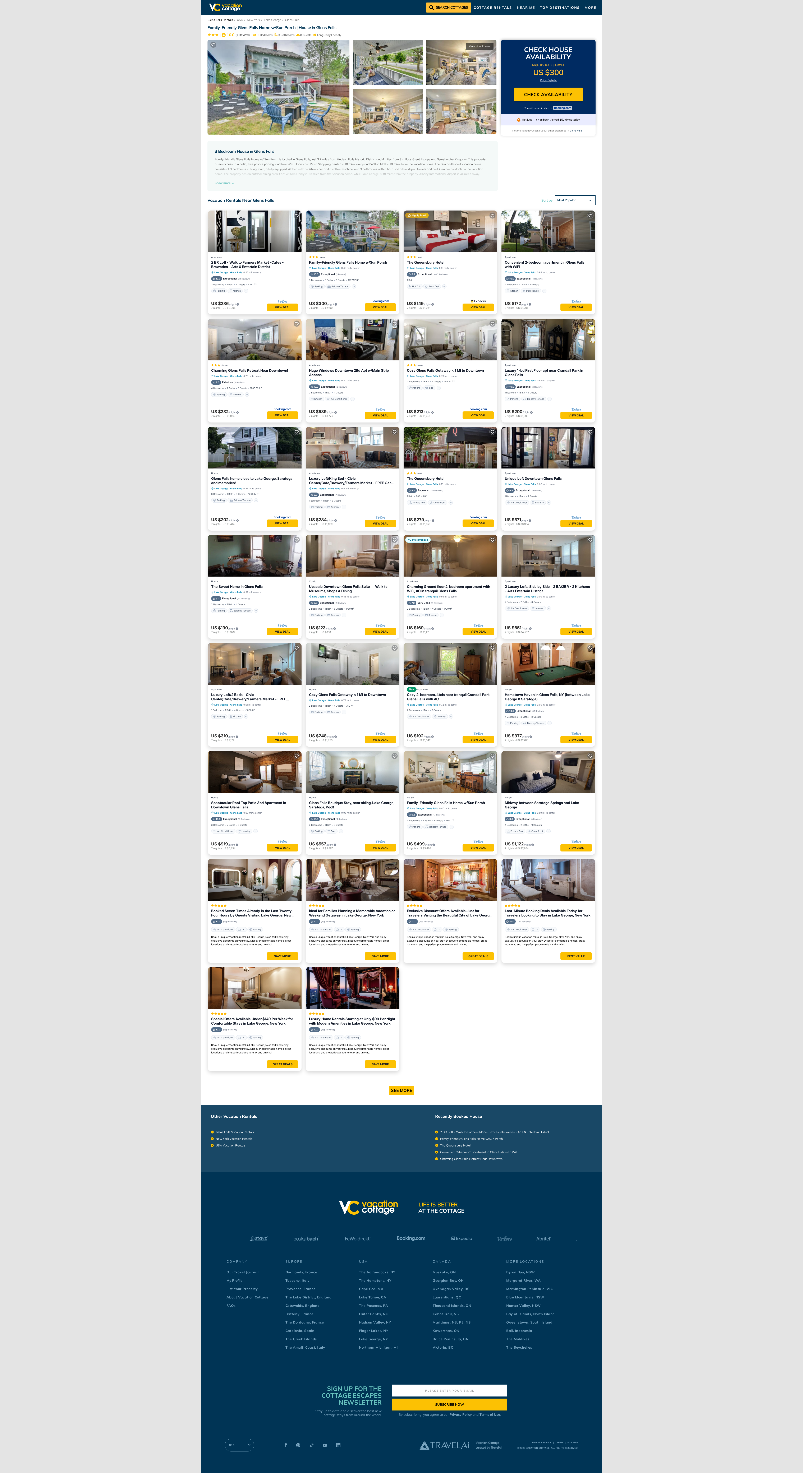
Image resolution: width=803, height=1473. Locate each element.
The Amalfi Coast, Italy (305, 1347)
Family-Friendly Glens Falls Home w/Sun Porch (348, 262)
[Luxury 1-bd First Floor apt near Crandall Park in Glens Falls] (548, 339)
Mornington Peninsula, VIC (529, 1289)
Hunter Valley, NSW (523, 1305)
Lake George (272, 20)
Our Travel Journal (242, 1272)
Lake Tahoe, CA (372, 1297)
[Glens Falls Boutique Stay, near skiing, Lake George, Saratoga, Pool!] (352, 772)
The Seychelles (519, 1347)
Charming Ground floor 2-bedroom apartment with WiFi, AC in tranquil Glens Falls (448, 589)
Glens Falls (292, 20)
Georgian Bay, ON (448, 1280)
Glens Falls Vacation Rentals (235, 1132)
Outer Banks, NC (373, 1314)
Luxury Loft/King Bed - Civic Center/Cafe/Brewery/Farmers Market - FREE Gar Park (350, 480)
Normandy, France (301, 1272)
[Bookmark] (213, 45)
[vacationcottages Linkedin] (338, 1446)
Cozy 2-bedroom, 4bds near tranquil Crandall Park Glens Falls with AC (448, 697)
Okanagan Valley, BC (451, 1289)
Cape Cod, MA (371, 1289)
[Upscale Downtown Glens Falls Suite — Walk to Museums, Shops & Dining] (352, 556)
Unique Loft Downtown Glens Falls (533, 478)
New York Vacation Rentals (234, 1139)
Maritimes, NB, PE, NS (452, 1322)
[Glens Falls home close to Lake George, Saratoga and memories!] (255, 447)
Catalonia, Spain (300, 1331)
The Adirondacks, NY (377, 1272)
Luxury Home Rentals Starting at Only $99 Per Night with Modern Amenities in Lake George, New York (352, 1021)
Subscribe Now (449, 1404)
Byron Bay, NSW (520, 1272)
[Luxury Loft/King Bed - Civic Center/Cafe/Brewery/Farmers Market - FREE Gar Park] (352, 447)
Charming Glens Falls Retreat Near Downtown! (249, 370)
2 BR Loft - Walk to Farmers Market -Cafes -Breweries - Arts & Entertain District (247, 264)
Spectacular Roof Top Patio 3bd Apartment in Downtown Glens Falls (248, 805)
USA (240, 20)
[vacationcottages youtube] (325, 1446)
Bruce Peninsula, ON (451, 1339)
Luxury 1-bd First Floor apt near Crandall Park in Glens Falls (544, 372)
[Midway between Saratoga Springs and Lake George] (548, 772)
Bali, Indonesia (519, 1331)
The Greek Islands (301, 1339)
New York (253, 20)
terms (559, 1442)
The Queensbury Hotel (425, 262)
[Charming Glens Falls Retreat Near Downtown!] (255, 339)
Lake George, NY (373, 1339)
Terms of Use (489, 1414)
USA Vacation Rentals (231, 1145)
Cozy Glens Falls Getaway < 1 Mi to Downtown (445, 370)
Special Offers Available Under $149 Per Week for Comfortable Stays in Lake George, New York (252, 1021)
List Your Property (242, 1289)
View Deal (282, 307)
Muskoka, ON (444, 1272)
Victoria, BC (443, 1347)
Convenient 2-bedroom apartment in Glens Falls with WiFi (544, 264)
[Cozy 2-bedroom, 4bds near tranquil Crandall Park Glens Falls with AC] (450, 664)
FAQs (231, 1305)
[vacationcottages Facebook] (286, 1446)
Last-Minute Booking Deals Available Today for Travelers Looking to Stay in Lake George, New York (547, 913)
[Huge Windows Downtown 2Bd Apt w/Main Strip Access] (352, 339)
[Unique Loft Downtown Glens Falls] (548, 447)
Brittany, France (299, 1314)
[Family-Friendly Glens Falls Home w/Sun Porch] (352, 231)
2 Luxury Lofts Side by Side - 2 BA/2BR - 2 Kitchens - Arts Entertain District (547, 589)
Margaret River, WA (523, 1280)
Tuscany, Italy (297, 1280)
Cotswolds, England (302, 1305)
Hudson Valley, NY (375, 1322)
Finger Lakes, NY (373, 1331)
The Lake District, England (308, 1297)
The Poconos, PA (373, 1305)
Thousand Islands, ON (452, 1305)
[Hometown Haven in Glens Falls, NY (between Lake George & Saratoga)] (548, 664)
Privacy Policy (461, 1414)
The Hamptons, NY (375, 1280)
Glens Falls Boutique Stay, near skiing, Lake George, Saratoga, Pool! (351, 805)
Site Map (572, 1442)
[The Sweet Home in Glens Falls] (255, 556)
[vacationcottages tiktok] (311, 1446)
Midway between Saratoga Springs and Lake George (542, 805)
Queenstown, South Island (529, 1322)
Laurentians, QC (447, 1297)
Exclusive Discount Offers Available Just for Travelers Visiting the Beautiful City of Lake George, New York (449, 913)
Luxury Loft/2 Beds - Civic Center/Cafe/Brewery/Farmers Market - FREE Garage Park (248, 697)
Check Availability (548, 94)
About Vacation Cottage (247, 1297)
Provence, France (300, 1289)
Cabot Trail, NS (446, 1314)
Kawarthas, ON (446, 1331)
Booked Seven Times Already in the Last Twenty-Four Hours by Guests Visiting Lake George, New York (252, 913)
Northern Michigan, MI (378, 1347)
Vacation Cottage (538, 1447)
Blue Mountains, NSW (525, 1297)
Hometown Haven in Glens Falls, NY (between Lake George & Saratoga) (547, 697)
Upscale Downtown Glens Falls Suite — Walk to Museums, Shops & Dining (348, 589)
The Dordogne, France (304, 1322)
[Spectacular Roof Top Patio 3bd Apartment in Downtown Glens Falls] (255, 772)
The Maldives (517, 1339)
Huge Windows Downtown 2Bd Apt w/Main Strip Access (349, 372)
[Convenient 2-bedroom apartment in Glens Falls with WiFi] (548, 231)
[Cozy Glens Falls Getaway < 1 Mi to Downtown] (450, 339)
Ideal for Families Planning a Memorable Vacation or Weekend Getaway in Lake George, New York (352, 913)
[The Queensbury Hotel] (450, 447)
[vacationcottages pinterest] (298, 1446)
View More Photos (479, 46)
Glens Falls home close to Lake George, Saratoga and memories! (252, 480)
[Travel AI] (444, 1445)
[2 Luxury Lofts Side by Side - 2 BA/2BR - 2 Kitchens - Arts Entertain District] (548, 556)
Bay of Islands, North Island (530, 1314)
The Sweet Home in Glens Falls (237, 587)
